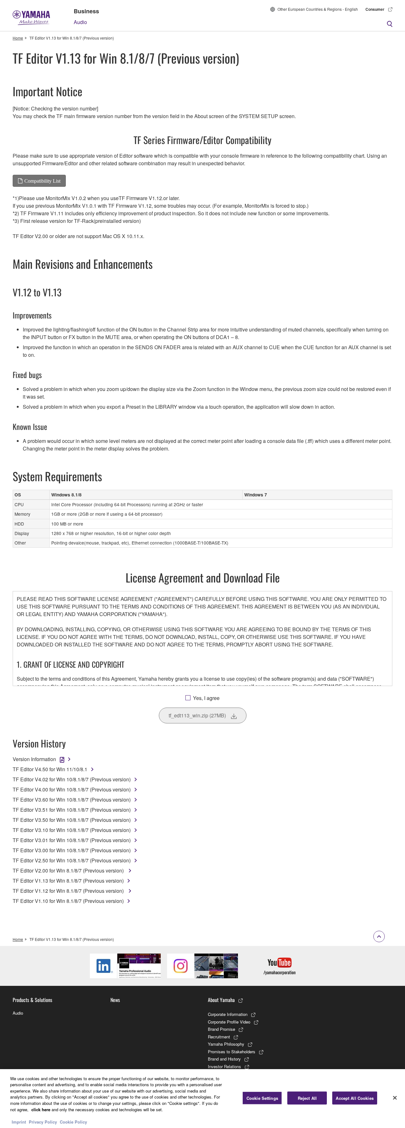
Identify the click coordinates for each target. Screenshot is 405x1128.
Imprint (19, 1122)
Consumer (374, 9)
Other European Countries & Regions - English (317, 9)
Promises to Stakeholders (231, 1052)
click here (40, 1109)
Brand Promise (221, 1029)
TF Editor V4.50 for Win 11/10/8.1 (50, 769)
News (115, 1000)
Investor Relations (224, 1066)
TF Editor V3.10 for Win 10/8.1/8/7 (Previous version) (72, 830)
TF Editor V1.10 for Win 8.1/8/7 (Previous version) (68, 900)
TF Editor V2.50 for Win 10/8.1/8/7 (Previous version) (72, 860)
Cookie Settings (262, 1098)
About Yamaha (221, 1000)
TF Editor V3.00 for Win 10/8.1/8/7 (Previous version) (72, 850)
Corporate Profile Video (229, 1022)
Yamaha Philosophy (226, 1044)
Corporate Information (227, 1014)
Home (18, 38)
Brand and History (224, 1059)
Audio (80, 22)
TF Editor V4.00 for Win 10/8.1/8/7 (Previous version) (72, 789)
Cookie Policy (73, 1122)
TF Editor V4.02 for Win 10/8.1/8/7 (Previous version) (72, 779)
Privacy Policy (43, 1122)
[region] (202, 1098)
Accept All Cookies (354, 1098)
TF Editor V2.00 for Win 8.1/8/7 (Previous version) (69, 870)
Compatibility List (42, 180)
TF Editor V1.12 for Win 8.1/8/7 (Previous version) (69, 890)
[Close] (395, 1098)
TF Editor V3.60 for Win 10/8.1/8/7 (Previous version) (72, 799)
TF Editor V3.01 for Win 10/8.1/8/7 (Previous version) (72, 840)
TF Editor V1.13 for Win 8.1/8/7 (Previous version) (68, 880)
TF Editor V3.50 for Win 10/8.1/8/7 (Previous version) (72, 819)
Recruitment (219, 1037)
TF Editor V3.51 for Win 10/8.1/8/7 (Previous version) (72, 809)
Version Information (34, 759)
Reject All (307, 1098)
